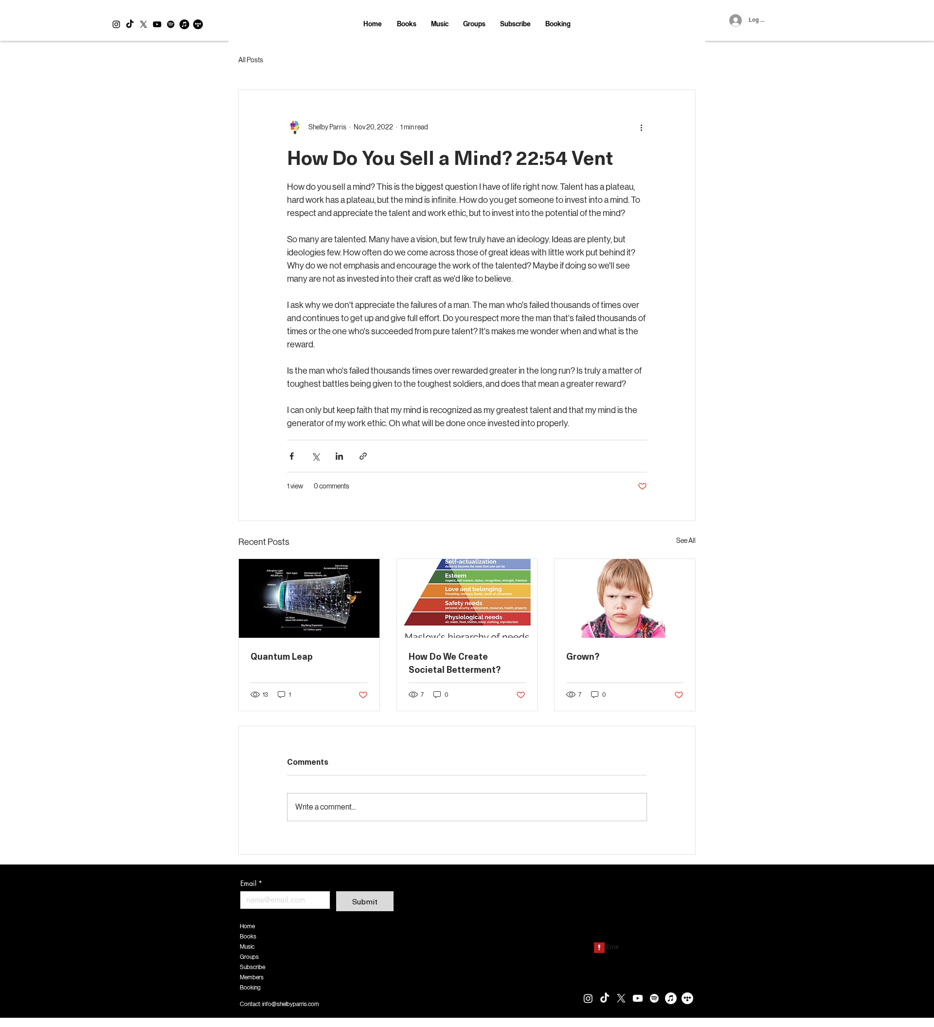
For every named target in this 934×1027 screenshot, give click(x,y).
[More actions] (641, 127)
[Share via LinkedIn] (339, 456)
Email (251, 883)
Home (247, 926)
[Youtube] (157, 24)
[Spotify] (171, 24)
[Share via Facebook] (291, 456)
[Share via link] (363, 456)
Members (252, 977)
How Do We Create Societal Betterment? (455, 662)
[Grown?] (625, 598)
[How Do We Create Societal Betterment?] (467, 598)
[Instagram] (116, 24)
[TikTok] (130, 24)
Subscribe (252, 967)
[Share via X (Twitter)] (315, 456)
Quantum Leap (282, 656)
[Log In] (733, 20)
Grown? (582, 656)
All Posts (250, 60)
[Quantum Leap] (309, 598)
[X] (143, 24)
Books (248, 936)
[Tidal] (198, 24)
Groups (249, 957)
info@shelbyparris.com (290, 1004)
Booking (250, 987)
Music (247, 946)
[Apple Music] (184, 24)
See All (686, 540)
